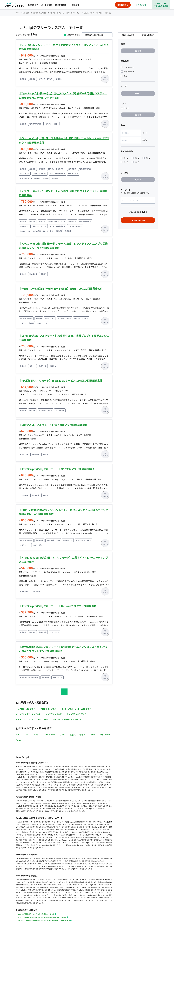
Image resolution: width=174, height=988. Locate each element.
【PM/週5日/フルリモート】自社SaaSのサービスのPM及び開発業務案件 (60, 380)
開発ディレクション (77, 734)
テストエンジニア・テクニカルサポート (32, 719)
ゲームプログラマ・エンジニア (28, 714)
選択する (138, 50)
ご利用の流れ (33, 5)
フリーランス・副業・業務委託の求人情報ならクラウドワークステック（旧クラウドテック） (48, 13)
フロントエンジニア (48, 709)
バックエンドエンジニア (25, 709)
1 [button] (64, 692)
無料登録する (122, 4)
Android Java (49, 734)
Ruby (36, 734)
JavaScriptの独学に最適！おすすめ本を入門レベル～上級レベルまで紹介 (41, 917)
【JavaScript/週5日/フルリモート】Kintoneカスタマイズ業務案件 (58, 606)
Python (19, 740)
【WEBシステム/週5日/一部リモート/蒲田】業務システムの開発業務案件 (61, 288)
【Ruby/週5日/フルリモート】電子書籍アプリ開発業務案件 (53, 425)
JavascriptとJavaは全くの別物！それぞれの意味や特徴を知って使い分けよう (43, 920)
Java (26, 734)
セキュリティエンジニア (76, 714)
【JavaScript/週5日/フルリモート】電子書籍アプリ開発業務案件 (56, 469)
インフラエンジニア (54, 714)
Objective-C (105, 734)
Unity (93, 734)
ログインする (141, 4)
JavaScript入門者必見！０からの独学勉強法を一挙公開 (35, 914)
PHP (17, 734)
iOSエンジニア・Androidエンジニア (76, 709)
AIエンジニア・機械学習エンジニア (67, 719)
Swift (62, 734)
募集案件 (75, 5)
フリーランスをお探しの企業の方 (161, 4)
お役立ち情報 (60, 5)
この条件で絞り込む (138, 220)
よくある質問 (46, 5)
